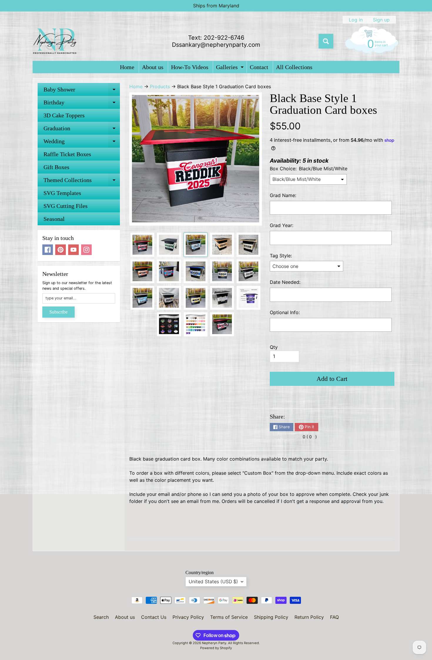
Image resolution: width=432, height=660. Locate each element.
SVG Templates (62, 193)
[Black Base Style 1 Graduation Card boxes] (142, 244)
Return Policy (309, 617)
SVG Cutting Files (65, 206)
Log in (356, 19)
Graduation (81, 130)
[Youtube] (73, 249)
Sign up (381, 19)
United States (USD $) (213, 581)
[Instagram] (86, 249)
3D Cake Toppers (64, 115)
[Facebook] (47, 249)
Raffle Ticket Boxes (67, 154)
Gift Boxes (56, 167)
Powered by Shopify (216, 648)
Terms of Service (229, 617)
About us (152, 67)
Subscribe (58, 311)
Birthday (81, 104)
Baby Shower (81, 91)
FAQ (334, 617)
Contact (259, 67)
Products (160, 86)
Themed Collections (81, 181)
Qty (274, 347)
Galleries (230, 68)
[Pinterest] (60, 249)
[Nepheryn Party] (55, 41)
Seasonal (54, 219)
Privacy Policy (188, 617)
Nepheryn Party (214, 643)
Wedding (81, 143)
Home (127, 67)
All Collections (294, 67)
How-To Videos (189, 67)
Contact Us (153, 617)
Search (101, 617)
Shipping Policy (271, 617)
